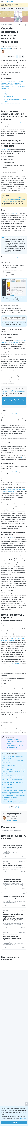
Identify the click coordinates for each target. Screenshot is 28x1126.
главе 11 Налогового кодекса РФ (12, 123)
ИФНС (23, 457)
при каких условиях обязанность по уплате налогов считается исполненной (14, 391)
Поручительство (8, 96)
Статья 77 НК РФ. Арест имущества (12, 802)
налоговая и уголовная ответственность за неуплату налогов (15, 741)
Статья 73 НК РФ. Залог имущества (12, 782)
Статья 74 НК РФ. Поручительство (12, 785)
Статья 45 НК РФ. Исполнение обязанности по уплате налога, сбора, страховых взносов (14, 771)
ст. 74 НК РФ (13, 472)
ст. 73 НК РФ (13, 414)
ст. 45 (17, 363)
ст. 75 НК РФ (15, 213)
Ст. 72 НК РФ (5, 149)
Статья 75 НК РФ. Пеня (8, 787)
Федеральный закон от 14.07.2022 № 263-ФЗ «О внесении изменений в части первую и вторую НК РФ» (13, 199)
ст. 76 (11, 537)
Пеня (5, 91)
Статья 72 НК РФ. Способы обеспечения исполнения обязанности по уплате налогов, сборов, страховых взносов (13, 777)
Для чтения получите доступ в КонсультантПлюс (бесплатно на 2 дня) (14, 401)
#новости (9, 5)
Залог (5, 94)
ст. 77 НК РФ (15, 664)
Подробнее (23, 1118)
